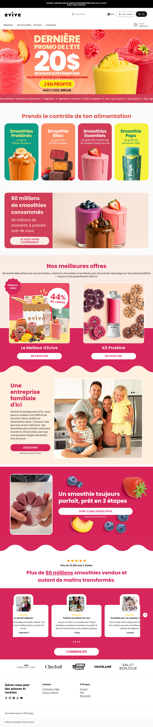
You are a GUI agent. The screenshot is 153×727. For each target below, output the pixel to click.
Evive (31, 713)
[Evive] (13, 14)
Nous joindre (85, 696)
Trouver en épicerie (50, 692)
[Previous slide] (8, 617)
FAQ (82, 692)
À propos (84, 689)
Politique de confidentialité (13, 722)
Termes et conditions (28, 722)
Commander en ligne (50, 689)
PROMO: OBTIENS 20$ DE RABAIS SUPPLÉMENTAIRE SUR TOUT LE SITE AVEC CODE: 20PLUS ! (76, 4)
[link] (76, 61)
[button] (73, 641)
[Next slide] (145, 617)
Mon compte (127, 14)
